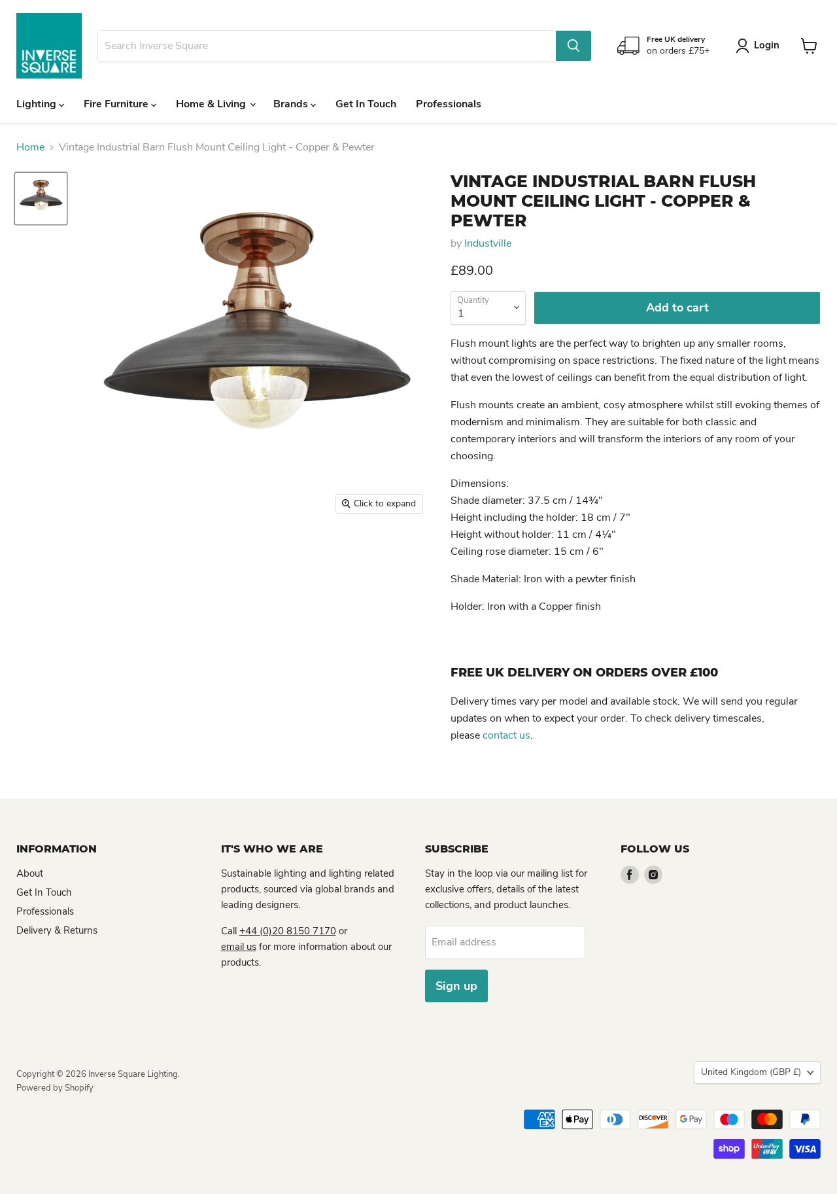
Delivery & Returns (56, 930)
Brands (292, 104)
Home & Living (212, 104)
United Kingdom (751, 1072)
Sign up (456, 986)
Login (766, 45)
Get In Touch (365, 104)
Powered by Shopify (55, 1088)
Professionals (448, 104)
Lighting (37, 104)
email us (238, 946)
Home (30, 147)
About (29, 873)
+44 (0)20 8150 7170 (287, 931)
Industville (487, 243)
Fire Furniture (117, 104)
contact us (506, 735)
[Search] (573, 46)
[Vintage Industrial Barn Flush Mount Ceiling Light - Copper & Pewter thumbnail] (41, 198)
